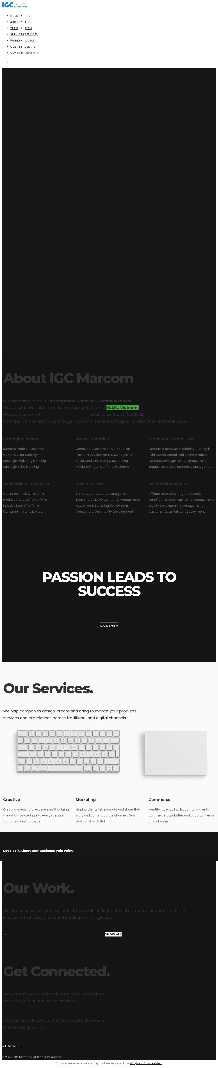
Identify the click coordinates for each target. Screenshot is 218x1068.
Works (30, 40)
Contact (31, 53)
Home (28, 16)
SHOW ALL (113, 934)
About (29, 22)
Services (31, 34)
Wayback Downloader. (146, 1063)
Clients (30, 47)
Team (28, 28)
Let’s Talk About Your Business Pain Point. (38, 851)
